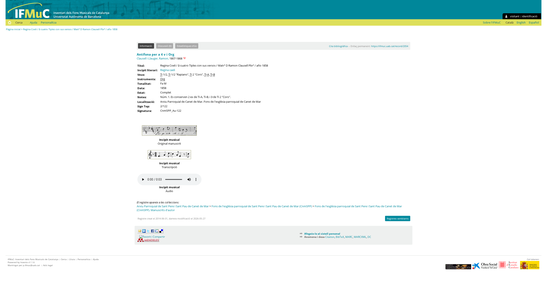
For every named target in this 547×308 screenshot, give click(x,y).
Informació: (146, 45)
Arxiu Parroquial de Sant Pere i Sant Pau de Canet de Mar (173, 206)
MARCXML (360, 236)
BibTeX (340, 236)
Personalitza (48, 22)
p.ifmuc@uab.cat (31, 265)
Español (534, 22)
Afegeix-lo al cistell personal (322, 233)
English (521, 22)
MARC (349, 236)
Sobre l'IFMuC (492, 22)
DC (369, 236)
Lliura (72, 259)
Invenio (24, 262)
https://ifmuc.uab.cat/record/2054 (389, 46)
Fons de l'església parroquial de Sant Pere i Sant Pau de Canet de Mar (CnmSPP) (262, 206)
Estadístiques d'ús (187, 45)
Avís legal (48, 265)
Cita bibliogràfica (338, 46)
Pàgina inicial (13, 29)
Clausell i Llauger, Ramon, (153, 58)
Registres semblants (398, 218)
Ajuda (33, 22)
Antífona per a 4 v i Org (155, 54)
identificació (529, 16)
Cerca (18, 22)
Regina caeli (167, 70)
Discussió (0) (164, 45)
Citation (329, 236)
